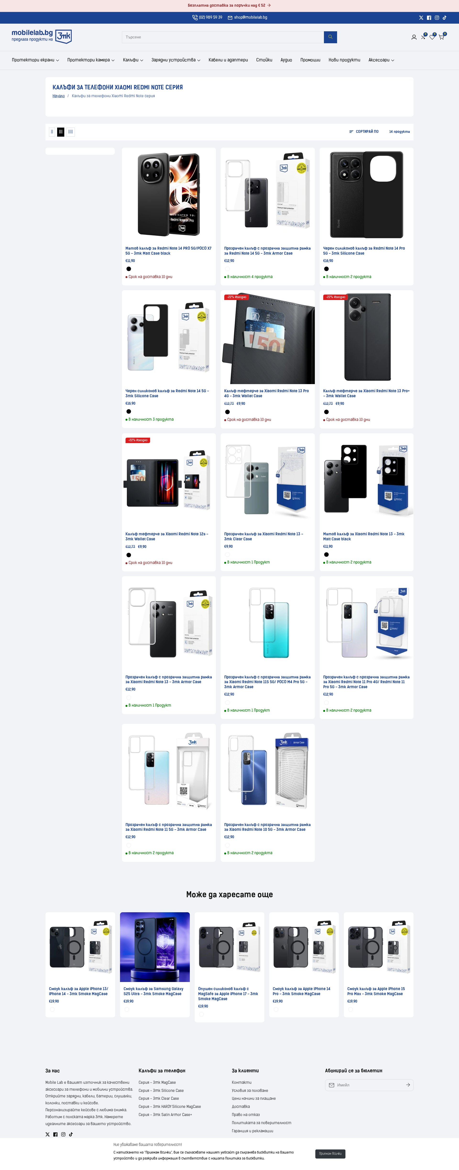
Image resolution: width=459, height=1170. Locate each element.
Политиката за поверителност (261, 1123)
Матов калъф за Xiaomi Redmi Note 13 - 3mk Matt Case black (363, 536)
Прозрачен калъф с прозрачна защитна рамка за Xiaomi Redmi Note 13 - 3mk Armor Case (169, 680)
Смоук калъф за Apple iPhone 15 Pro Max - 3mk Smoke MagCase (376, 991)
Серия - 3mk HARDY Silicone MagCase (170, 1107)
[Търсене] (330, 37)
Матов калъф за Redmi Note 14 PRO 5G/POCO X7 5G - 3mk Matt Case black (168, 251)
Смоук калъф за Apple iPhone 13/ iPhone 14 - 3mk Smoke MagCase (78, 991)
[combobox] (229, 37)
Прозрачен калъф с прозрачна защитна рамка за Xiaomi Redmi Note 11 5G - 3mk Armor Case (169, 827)
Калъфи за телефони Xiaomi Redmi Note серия (113, 96)
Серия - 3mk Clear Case (159, 1099)
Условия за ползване (250, 1091)
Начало (59, 96)
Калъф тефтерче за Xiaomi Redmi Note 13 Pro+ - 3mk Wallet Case (366, 393)
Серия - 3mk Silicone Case (161, 1091)
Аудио (286, 60)
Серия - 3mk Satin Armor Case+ (165, 1115)
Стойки (264, 60)
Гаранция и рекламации (252, 1131)
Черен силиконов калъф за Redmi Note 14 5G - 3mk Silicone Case (167, 393)
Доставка (241, 1107)
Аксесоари (379, 60)
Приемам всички (330, 1154)
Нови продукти (344, 60)
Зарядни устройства (174, 60)
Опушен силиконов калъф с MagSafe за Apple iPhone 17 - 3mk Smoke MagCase (228, 994)
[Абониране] (408, 1085)
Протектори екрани (33, 60)
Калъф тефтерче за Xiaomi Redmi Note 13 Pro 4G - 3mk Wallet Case (266, 393)
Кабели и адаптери (228, 60)
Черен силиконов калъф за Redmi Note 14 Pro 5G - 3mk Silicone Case (364, 251)
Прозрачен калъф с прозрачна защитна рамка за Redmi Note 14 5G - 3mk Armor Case (267, 251)
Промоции (310, 60)
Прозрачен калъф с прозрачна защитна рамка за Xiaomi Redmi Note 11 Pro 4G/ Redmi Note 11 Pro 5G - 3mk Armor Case (366, 682)
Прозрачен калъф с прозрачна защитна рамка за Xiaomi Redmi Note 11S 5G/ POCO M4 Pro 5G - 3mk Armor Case (267, 682)
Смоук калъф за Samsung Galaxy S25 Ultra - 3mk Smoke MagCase (153, 991)
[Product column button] (52, 132)
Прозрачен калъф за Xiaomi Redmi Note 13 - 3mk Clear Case (263, 536)
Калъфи (130, 60)
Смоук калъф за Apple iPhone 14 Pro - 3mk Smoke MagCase (301, 991)
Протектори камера (88, 60)
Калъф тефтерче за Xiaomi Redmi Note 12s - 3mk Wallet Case (167, 536)
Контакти (241, 1083)
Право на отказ (246, 1115)
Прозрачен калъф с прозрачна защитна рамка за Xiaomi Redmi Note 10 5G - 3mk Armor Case (267, 827)
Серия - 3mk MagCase (157, 1083)
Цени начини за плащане (254, 1099)
